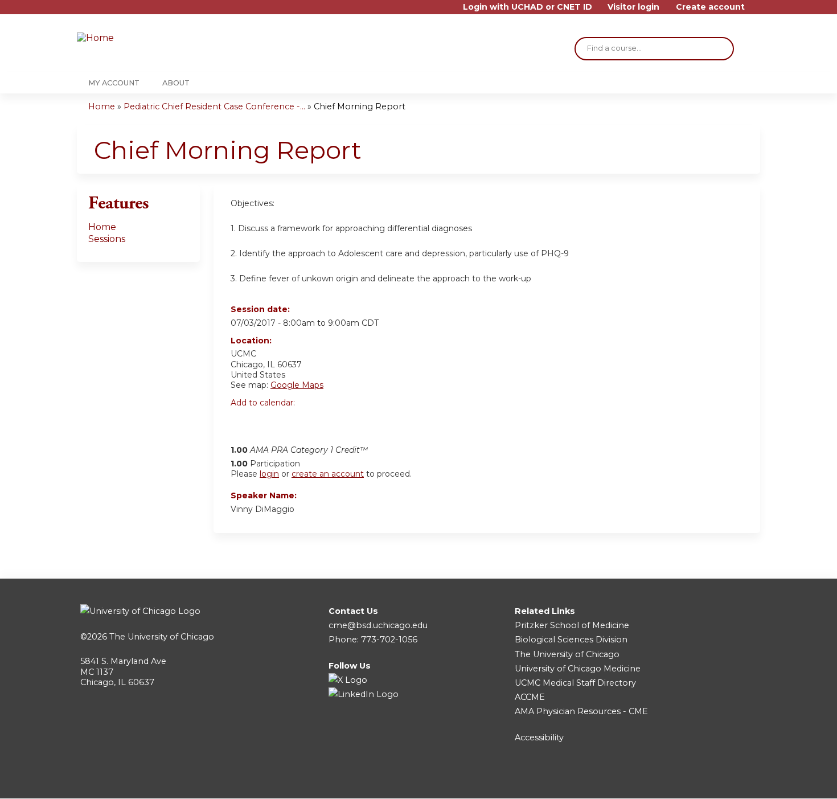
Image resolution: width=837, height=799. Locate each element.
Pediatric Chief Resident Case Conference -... (214, 106)
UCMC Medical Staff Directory (575, 683)
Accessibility (539, 737)
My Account (114, 83)
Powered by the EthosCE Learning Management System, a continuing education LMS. (719, 780)
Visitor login (633, 7)
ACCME (530, 697)
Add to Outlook (321, 422)
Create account (710, 7)
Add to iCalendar (293, 422)
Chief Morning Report (359, 106)
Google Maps (296, 385)
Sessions (106, 238)
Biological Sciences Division (571, 639)
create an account (328, 474)
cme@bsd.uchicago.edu (378, 625)
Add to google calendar (242, 422)
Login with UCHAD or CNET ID (527, 7)
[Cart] (756, 11)
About (176, 83)
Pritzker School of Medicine (572, 625)
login (269, 474)
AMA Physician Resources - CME (581, 711)
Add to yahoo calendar (268, 422)
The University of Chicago (161, 637)
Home (101, 106)
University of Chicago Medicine (578, 668)
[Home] (145, 38)
